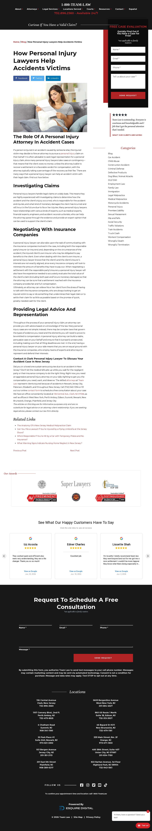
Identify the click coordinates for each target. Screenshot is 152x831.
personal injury (68, 153)
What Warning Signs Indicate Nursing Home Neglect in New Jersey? (49, 443)
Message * (24, 649)
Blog (23, 42)
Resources (105, 9)
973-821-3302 (46, 743)
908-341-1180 (46, 730)
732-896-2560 (46, 706)
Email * (62, 628)
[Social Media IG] (87, 785)
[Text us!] (143, 825)
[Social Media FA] (81, 785)
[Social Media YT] (99, 785)
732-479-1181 (105, 730)
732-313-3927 (105, 718)
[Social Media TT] (105, 785)
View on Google (30, 571)
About (19, 9)
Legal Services (51, 9)
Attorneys (33, 9)
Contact (120, 9)
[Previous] (4, 556)
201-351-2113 (46, 755)
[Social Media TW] (93, 785)
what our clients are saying (127, 135)
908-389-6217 (46, 768)
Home (16, 42)
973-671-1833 (105, 743)
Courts (91, 9)
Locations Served (73, 9)
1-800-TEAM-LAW (76, 5)
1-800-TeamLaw (100, 794)
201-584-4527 (106, 706)
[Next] (148, 556)
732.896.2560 (76, 13)
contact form (34, 390)
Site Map (78, 817)
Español (133, 9)
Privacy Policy (93, 817)
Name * (22, 628)
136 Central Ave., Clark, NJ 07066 (69, 394)
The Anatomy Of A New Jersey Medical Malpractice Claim (44, 425)
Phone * (104, 628)
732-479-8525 (46, 718)
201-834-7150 (105, 755)
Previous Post (19, 450)
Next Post (75, 450)
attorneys (71, 380)
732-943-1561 (105, 768)
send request (128, 95)
